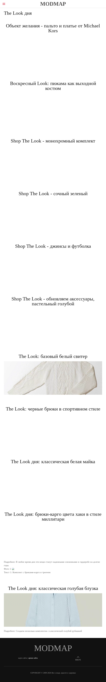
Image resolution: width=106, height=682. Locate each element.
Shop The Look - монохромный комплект (53, 141)
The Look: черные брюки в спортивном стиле (53, 409)
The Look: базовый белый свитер (53, 356)
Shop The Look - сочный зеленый (53, 193)
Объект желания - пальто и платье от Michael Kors (53, 28)
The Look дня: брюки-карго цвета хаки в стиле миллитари (53, 516)
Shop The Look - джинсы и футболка (53, 246)
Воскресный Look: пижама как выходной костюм (53, 86)
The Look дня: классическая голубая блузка (53, 588)
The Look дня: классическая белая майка (53, 461)
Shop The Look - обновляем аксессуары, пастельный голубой (53, 301)
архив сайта (33, 658)
